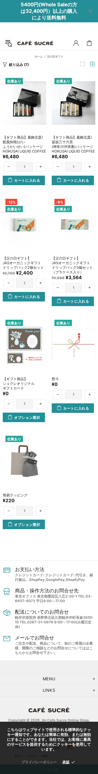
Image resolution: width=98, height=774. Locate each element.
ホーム (39, 56)
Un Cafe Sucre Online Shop (35, 43)
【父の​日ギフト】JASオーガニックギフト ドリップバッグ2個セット (24, 263)
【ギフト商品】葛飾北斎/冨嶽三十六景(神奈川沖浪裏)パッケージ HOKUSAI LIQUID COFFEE (73, 144)
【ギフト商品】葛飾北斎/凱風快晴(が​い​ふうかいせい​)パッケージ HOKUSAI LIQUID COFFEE (24, 144)
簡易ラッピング (15, 495)
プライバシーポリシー (39, 762)
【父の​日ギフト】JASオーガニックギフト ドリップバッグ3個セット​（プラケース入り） (73, 265)
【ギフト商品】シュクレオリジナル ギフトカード (20, 383)
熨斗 (55, 379)
